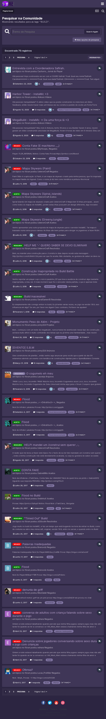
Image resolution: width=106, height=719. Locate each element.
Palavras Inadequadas (36, 544)
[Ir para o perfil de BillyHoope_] (8, 147)
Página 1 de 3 (40, 57)
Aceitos (53, 197)
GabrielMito (43, 473)
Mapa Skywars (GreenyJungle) (42, 219)
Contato (63, 709)
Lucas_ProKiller (44, 673)
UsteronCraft (43, 171)
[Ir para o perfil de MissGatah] (8, 591)
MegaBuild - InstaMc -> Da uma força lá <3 (40, 120)
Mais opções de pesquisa (87, 40)
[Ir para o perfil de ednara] (8, 614)
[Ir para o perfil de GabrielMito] (8, 471)
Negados (53, 149)
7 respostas (37, 660)
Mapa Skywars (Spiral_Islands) (42, 193)
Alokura (41, 97)
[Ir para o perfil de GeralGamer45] (8, 298)
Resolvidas (56, 299)
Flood (26, 399)
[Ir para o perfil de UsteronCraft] (8, 170)
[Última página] (29, 57)
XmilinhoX (42, 498)
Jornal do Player (55, 71)
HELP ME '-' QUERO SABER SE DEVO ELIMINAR (55, 245)
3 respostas (38, 557)
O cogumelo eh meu (39, 373)
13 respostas (39, 110)
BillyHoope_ (43, 149)
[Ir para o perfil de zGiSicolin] (8, 520)
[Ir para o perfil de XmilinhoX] (8, 497)
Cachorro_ (42, 71)
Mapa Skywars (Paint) (36, 168)
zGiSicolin (42, 521)
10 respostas (38, 363)
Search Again (92, 32)
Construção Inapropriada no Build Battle (48, 271)
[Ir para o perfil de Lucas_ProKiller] (8, 671)
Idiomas (43, 709)
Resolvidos (55, 248)
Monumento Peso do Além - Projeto (35, 321)
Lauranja (41, 376)
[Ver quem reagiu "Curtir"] (36, 84)
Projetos (50, 325)
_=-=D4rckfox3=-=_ (47, 402)
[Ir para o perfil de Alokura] (8, 95)
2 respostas (40, 158)
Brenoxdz (42, 547)
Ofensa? (27, 669)
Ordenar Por (94, 57)
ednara (41, 619)
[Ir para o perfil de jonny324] (8, 323)
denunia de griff (32, 589)
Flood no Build (31, 495)
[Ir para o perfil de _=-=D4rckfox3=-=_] (8, 401)
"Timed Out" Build (35, 518)
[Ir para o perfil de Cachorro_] (8, 70)
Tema (53, 709)
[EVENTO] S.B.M (23, 347)
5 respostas (38, 135)
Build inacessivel (34, 296)
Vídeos (48, 97)
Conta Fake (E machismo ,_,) (40, 145)
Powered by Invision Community (53, 715)
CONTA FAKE (30, 470)
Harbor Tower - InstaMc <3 (30, 94)
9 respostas (39, 312)
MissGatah (42, 593)
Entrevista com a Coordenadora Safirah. (38, 68)
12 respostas (37, 337)
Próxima (21, 57)
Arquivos (50, 376)
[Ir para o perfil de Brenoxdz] (8, 545)
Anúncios (51, 350)
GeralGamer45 (44, 299)
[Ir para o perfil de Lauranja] (8, 375)
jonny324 (42, 325)
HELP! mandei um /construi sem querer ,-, (51, 445)
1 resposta (36, 286)
